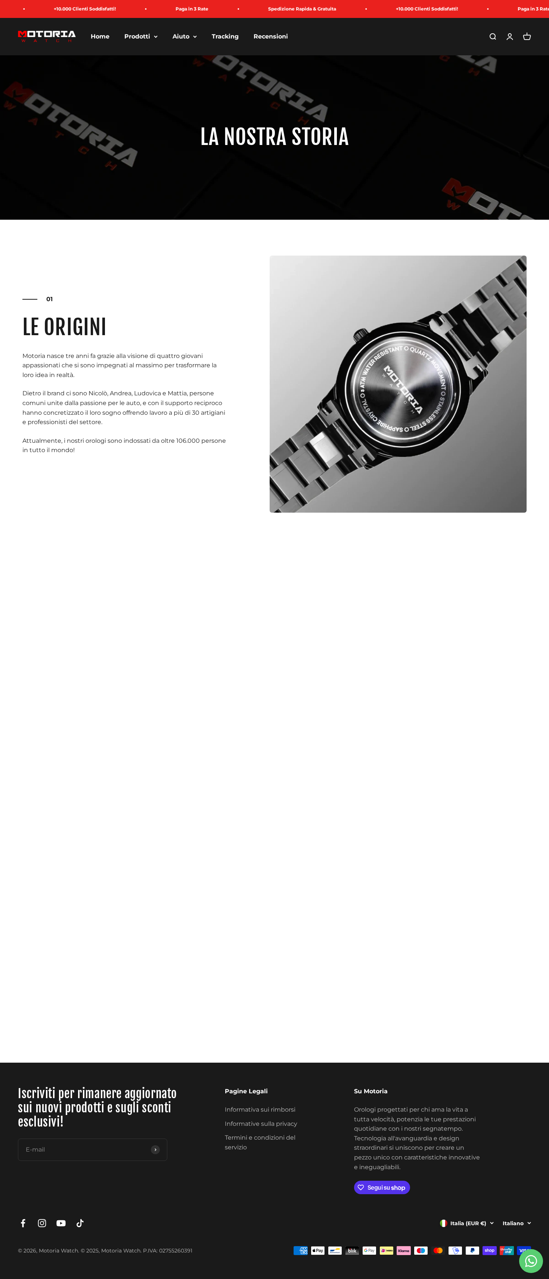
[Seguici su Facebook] (23, 1223)
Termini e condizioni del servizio (260, 1142)
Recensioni (271, 36)
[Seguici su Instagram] (42, 1223)
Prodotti (137, 36)
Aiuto (181, 36)
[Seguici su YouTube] (61, 1223)
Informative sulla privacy (261, 1123)
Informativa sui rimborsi (260, 1109)
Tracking (225, 36)
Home (100, 36)
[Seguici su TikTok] (80, 1223)
